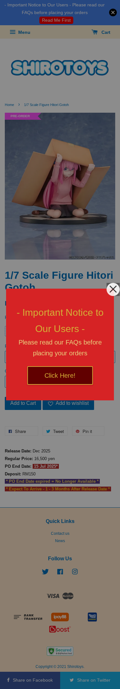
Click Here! (60, 375)
